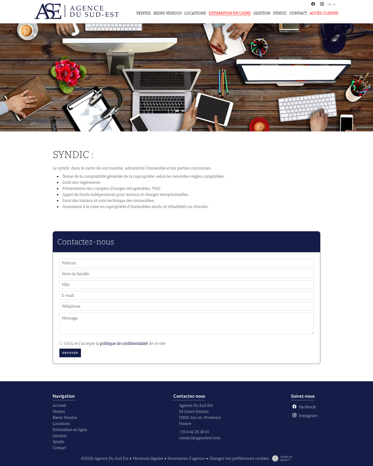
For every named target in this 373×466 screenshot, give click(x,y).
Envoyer (70, 352)
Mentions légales (148, 458)
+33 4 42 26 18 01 (194, 431)
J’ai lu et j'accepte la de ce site (115, 343)
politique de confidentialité (124, 343)
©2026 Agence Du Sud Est (104, 458)
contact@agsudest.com (200, 438)
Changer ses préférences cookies (239, 458)
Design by (286, 458)
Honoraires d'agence (186, 458)
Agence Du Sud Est (196, 405)
